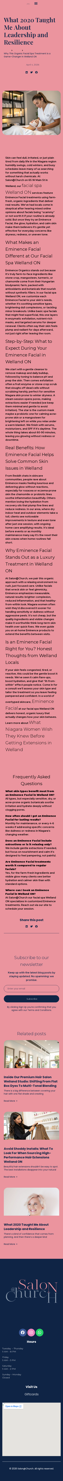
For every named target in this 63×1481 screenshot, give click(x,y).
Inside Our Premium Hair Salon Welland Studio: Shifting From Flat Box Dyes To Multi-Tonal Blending (30, 1081)
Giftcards (32, 1394)
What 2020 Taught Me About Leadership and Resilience (26, 1226)
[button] (36, 3)
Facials (17, 50)
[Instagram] (31, 1332)
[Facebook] (23, 1332)
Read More (9, 1100)
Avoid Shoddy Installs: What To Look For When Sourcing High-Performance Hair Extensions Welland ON (28, 1155)
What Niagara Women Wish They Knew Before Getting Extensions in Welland (28, 736)
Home (7, 50)
